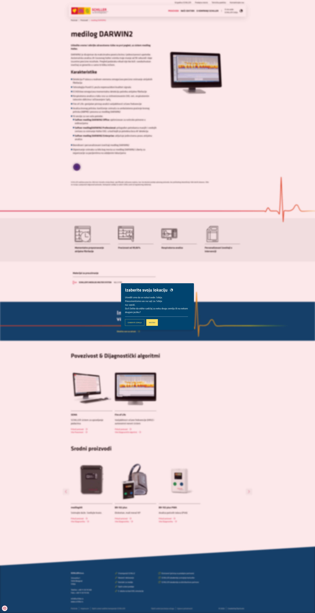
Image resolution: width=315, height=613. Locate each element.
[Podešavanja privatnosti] (5, 608)
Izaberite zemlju (135, 322)
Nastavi (152, 322)
